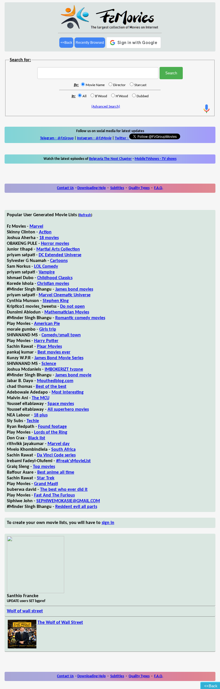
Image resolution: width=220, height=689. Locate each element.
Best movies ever (54, 352)
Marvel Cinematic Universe (65, 295)
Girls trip (47, 329)
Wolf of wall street (25, 611)
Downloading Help (91, 188)
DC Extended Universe (60, 255)
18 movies (49, 238)
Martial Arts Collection (58, 249)
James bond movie (73, 375)
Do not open (72, 306)
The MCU (40, 398)
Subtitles (117, 188)
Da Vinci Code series (56, 455)
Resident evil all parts (76, 507)
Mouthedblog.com (55, 381)
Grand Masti (46, 484)
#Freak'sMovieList (73, 461)
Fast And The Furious (54, 495)
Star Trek (45, 478)
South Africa (63, 449)
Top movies (44, 466)
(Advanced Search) (105, 106)
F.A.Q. (158, 188)
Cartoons (59, 261)
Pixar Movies (49, 346)
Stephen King (56, 301)
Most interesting (68, 392)
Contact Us (65, 188)
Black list (36, 438)
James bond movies (74, 289)
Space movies (61, 404)
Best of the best (51, 386)
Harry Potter (46, 341)
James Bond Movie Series (58, 358)
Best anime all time (55, 472)
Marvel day (59, 444)
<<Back (66, 43)
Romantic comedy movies (80, 318)
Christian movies (53, 283)
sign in (108, 523)
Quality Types (139, 188)
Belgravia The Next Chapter (110, 159)
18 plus (41, 415)
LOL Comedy (46, 266)
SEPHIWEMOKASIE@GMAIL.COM (68, 501)
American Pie (47, 323)
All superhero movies (68, 409)
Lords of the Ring (50, 432)
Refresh (85, 215)
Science (49, 364)
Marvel (36, 226)
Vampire (47, 272)
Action (45, 232)
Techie (33, 421)
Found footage (52, 426)
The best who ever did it (64, 489)
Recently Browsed (90, 43)
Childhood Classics (54, 278)
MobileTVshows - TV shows (155, 159)
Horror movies (55, 243)
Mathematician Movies (66, 312)
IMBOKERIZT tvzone (64, 369)
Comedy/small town (61, 335)
